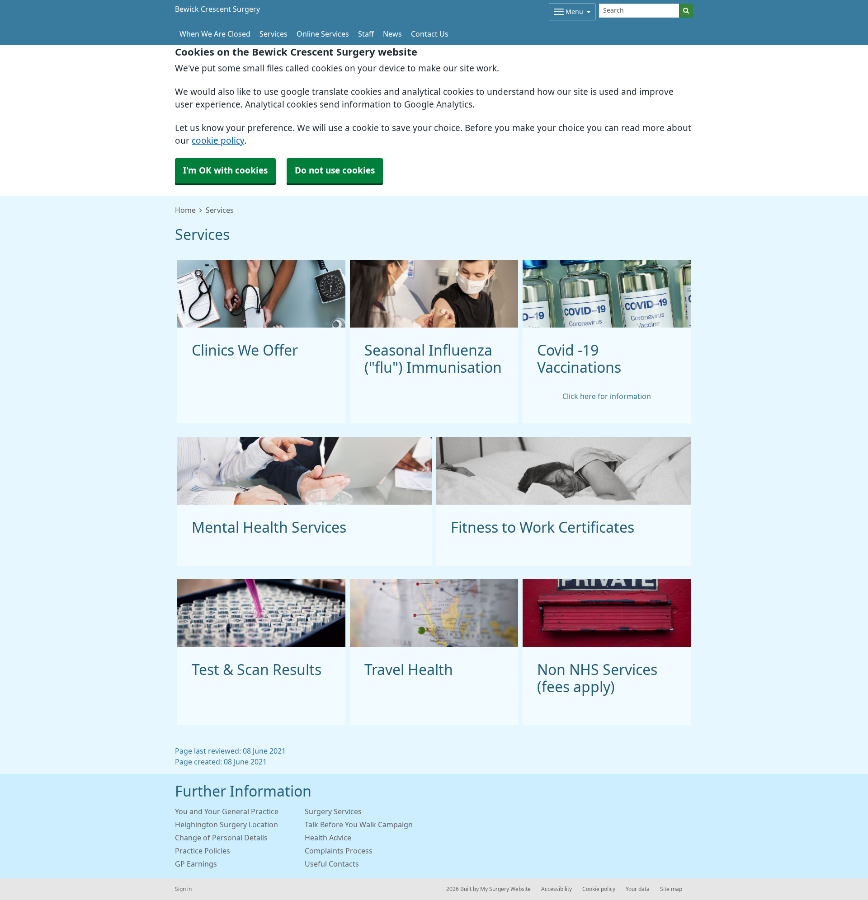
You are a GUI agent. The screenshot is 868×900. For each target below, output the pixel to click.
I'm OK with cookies (225, 170)
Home (185, 210)
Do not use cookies (335, 170)
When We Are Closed (214, 34)
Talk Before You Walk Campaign (359, 824)
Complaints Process (339, 850)
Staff (366, 34)
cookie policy (218, 140)
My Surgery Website (505, 889)
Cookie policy (598, 889)
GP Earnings (196, 863)
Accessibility (556, 889)
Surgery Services (333, 811)
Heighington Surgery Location (226, 824)
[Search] (686, 11)
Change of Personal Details (221, 837)
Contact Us (429, 34)
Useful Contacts (332, 863)
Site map (671, 889)
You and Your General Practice (226, 811)
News (392, 34)
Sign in (183, 889)
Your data (638, 889)
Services (273, 34)
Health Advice (328, 837)
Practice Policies (202, 850)
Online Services (323, 34)
